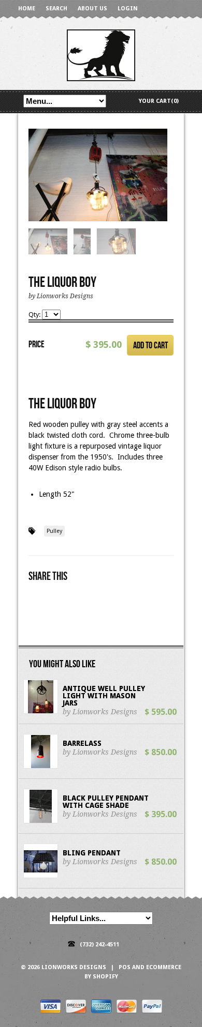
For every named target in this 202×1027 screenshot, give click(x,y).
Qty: (35, 314)
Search (56, 8)
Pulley (54, 531)
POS (125, 967)
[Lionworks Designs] (101, 54)
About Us (92, 8)
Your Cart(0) (159, 101)
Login (128, 8)
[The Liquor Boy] (97, 175)
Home (26, 8)
